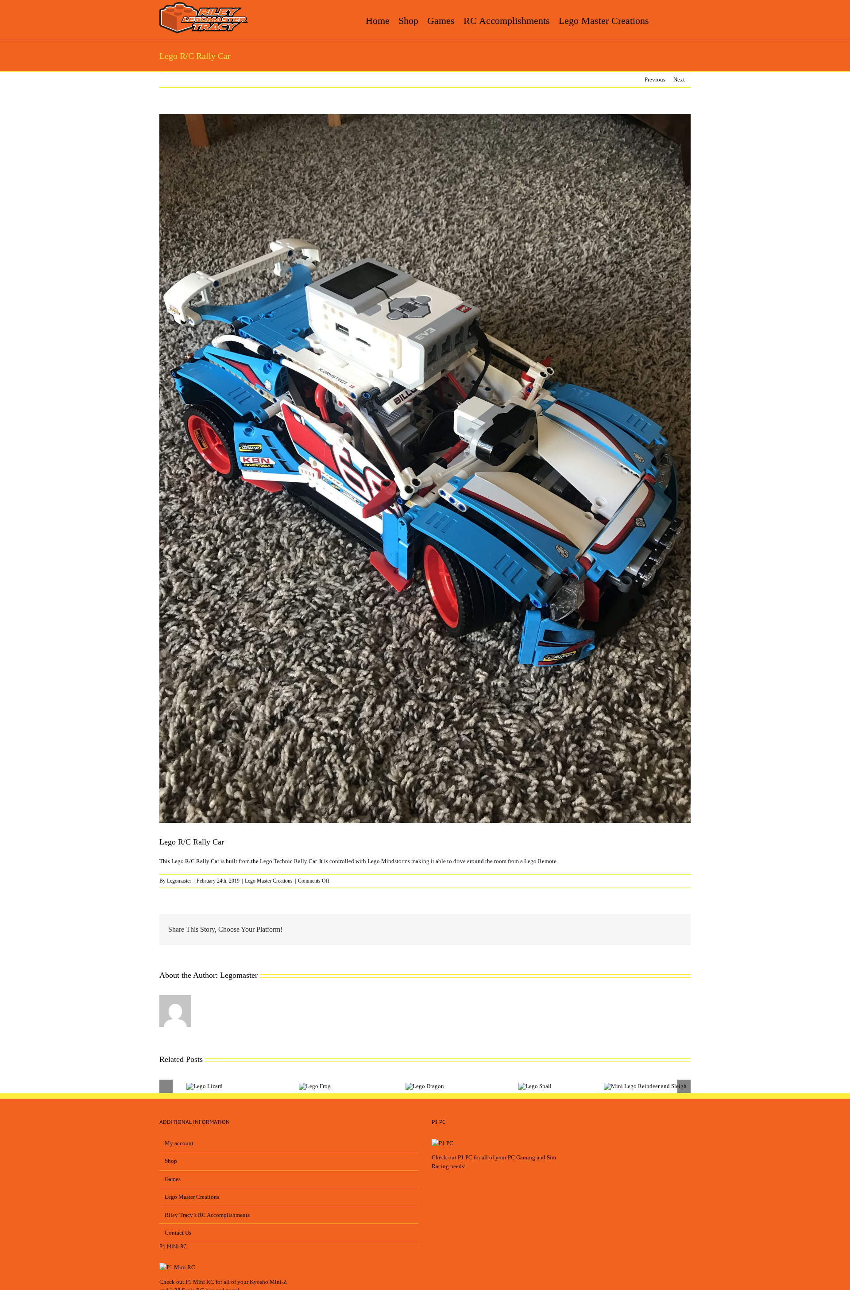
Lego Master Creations (269, 881)
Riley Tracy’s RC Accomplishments (207, 1215)
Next (679, 79)
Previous (655, 79)
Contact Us (178, 1232)
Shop (171, 1161)
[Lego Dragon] (425, 1086)
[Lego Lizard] (204, 1086)
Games (173, 1179)
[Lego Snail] (535, 1086)
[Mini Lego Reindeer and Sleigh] (645, 1086)
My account (179, 1143)
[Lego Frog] (315, 1086)
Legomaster (179, 881)
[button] (678, 20)
